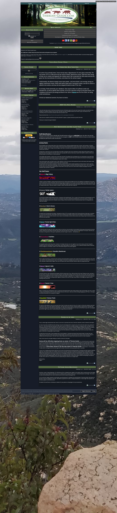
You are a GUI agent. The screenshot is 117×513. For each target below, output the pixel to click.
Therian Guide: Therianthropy (32, 391)
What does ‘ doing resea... (26, 117)
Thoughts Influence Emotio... (27, 97)
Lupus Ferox (27, 105)
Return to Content (48, 391)
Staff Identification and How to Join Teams (67, 126)
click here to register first (62, 54)
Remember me (33, 36)
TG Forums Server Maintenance (67, 367)
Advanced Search (29, 73)
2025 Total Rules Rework (68, 105)
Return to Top (41, 391)
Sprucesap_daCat (32, 80)
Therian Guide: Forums (55, 62)
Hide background (112, 1)
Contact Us (24, 391)
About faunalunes (25, 104)
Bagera (81, 69)
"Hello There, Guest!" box (36, 55)
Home (30, 3)
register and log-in (57, 43)
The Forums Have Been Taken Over (67, 67)
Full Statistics (24, 85)
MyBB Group (36, 393)
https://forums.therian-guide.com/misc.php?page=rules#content (61, 115)
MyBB (26, 393)
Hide (94, 27)
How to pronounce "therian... (27, 124)
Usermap (70, 391)
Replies (92, 69)
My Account (49, 3)
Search (87, 3)
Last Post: (23, 98)
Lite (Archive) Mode (57, 391)
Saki (26, 125)
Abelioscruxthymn (28, 98)
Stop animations (105, 1)
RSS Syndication (65, 391)
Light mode (98, 1)
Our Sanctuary (68, 3)
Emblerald (27, 119)
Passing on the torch (67, 317)
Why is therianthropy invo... (27, 111)
